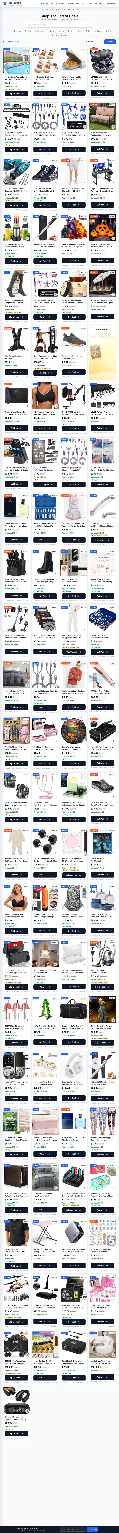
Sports (80, 31)
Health (110, 31)
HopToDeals (14, 3)
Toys (89, 31)
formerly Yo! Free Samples (14, 5)
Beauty (99, 31)
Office (65, 35)
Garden (52, 31)
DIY (71, 31)
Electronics (40, 31)
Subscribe (92, 1529)
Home (29, 31)
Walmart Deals (73, 4)
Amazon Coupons (58, 4)
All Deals (44, 4)
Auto (55, 35)
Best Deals (98, 4)
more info (75, 9)
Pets (62, 31)
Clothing (18, 31)
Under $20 (86, 4)
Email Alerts (110, 4)
